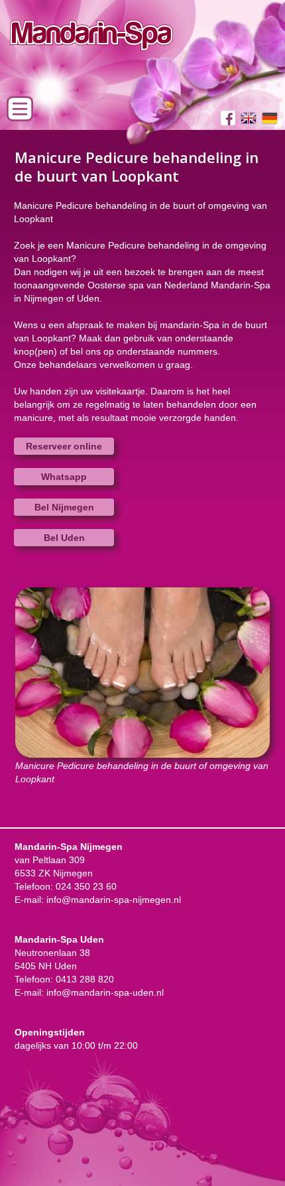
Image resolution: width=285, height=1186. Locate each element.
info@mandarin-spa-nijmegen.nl (113, 899)
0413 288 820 (85, 979)
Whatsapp (64, 476)
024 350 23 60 (86, 886)
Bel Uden (64, 537)
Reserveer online (64, 446)
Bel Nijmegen (64, 507)
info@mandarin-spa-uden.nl (105, 992)
